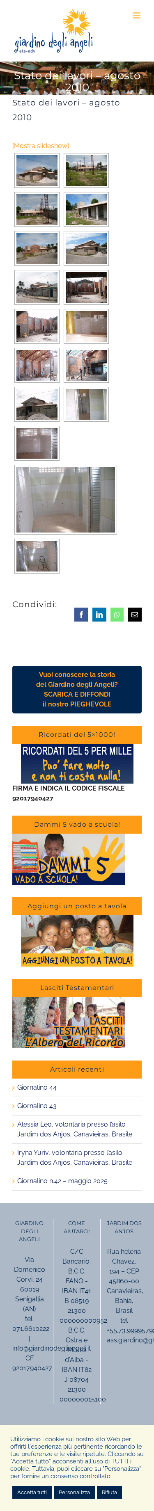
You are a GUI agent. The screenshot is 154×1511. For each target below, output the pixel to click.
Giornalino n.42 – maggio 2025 (62, 1181)
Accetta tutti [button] (32, 1492)
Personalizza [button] (74, 1492)
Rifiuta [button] (109, 1492)
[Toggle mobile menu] (137, 15)
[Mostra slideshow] (40, 146)
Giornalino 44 (37, 1087)
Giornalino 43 (37, 1106)
